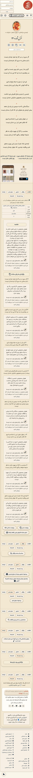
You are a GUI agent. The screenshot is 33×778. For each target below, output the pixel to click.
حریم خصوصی (8, 767)
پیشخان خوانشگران (7, 750)
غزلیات (8, 32)
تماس (10, 765)
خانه (26, 734)
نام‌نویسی (24, 717)
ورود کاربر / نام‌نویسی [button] (17, 15)
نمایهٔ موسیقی (24, 743)
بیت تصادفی (24, 736)
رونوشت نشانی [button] (10, 528)
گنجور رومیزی (8, 736)
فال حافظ (25, 741)
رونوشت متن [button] (25, 528)
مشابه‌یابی (24, 748)
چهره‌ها (25, 763)
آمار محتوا (25, 768)
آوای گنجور (9, 748)
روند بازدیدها (20, 196)
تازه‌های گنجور (24, 750)
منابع (10, 763)
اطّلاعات (29, 192)
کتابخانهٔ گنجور (8, 741)
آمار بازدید (9, 761)
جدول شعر (24, 739)
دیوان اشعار (14, 32)
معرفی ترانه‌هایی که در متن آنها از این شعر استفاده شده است (16, 640)
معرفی (25, 759)
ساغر (10, 739)
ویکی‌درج (14, 213)
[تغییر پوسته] (4, 774)
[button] (31, 15)
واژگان (23, 192)
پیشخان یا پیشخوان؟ (7, 752)
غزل (14, 211)
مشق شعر (10, 192)
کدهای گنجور (9, 734)
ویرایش (18, 268)
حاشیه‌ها (12, 196)
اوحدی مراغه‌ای (23, 32)
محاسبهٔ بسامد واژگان (17, 553)
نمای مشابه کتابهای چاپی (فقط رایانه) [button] (17, 532)
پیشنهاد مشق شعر (16, 601)
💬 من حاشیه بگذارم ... (15, 685)
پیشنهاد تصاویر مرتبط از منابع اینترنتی (18, 574)
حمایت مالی (24, 766)
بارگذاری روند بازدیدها (16, 662)
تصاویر (17, 192)
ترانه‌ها (3, 192)
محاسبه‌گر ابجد (8, 745)
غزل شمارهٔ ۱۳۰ (16, 38)
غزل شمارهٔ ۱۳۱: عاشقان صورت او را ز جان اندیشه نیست (25, 157)
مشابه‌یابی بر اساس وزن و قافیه (17, 620)
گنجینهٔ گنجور (9, 743)
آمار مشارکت (9, 758)
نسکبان (10, 755)
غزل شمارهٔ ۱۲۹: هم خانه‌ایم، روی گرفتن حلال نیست (7, 157)
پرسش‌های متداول (23, 761)
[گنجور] (28, 5)
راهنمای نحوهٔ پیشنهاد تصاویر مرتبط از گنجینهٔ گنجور (16, 580)
